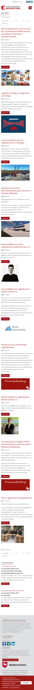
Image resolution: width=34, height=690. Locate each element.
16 (23, 20)
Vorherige (5, 20)
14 (16, 20)
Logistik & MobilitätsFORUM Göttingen (12, 590)
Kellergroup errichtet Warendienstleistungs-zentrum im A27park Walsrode (16, 191)
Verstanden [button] (26, 682)
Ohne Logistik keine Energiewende (16, 498)
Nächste (4, 23)
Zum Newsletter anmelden (10, 660)
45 (28, 20)
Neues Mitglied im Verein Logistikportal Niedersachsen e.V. (15, 245)
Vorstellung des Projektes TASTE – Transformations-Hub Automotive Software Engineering (16, 444)
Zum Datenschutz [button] (14, 687)
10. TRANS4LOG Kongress (8, 566)
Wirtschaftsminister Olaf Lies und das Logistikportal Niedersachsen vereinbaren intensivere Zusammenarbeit (15, 32)
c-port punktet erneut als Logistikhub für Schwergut (12, 141)
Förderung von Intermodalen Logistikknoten (14, 346)
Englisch (21, 1)
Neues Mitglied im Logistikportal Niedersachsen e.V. (15, 290)
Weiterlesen (5, 67)
